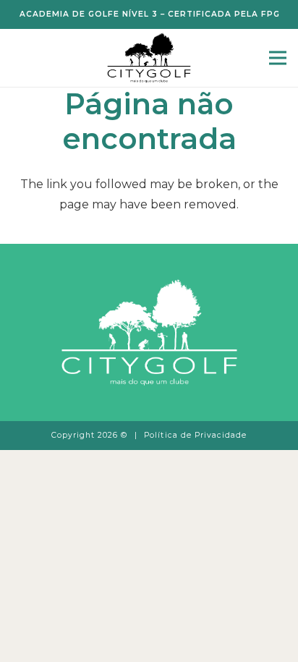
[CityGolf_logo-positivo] (148, 58)
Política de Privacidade (195, 435)
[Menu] (278, 58)
